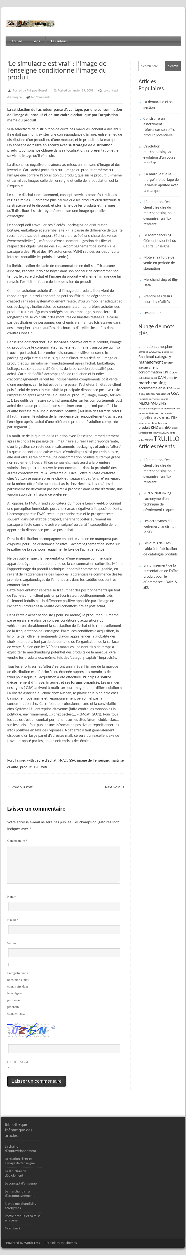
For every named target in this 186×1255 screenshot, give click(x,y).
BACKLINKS (155, 352)
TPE (36, 767)
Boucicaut (146, 357)
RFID (154, 428)
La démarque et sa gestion (158, 105)
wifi (44, 767)
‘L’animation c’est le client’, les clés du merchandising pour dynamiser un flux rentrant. (159, 213)
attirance (143, 352)
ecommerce (148, 388)
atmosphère (164, 347)
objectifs (145, 418)
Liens (36, 41)
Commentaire (17, 840)
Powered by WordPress (23, 1243)
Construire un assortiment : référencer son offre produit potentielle (159, 127)
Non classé (12, 1228)
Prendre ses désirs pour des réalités (157, 299)
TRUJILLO (166, 439)
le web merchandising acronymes (20, 1206)
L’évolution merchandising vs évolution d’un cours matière (159, 155)
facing (176, 388)
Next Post (114, 787)
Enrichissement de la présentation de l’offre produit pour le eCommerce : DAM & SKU (160, 577)
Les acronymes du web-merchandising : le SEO (159, 526)
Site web (12, 943)
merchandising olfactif (151, 408)
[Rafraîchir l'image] (53, 1026)
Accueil (16, 41)
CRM (174, 373)
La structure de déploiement (15, 1174)
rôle (161, 428)
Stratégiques (145, 433)
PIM (174, 418)
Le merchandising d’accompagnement (19, 1194)
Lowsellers (154, 399)
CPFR (167, 372)
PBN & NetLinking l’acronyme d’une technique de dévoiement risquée (159, 501)
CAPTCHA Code (18, 1062)
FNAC (62, 761)
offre (155, 418)
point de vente (146, 423)
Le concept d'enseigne (21, 1183)
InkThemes (69, 1243)
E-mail (12, 920)
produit (25, 767)
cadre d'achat (45, 761)
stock (175, 428)
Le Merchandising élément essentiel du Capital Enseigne (159, 240)
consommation (150, 372)
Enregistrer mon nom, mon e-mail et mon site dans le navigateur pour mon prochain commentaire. (18, 993)
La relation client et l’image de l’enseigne (20, 1161)
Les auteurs (59, 41)
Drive (170, 378)
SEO (167, 428)
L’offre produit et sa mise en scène (22, 1218)
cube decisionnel (148, 378)
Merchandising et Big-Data (160, 282)
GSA (72, 761)
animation (147, 347)
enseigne (165, 388)
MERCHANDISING (152, 404)
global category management (154, 394)
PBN (168, 418)
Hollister (143, 399)
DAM (162, 378)
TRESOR (149, 440)
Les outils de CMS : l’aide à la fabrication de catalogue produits (160, 548)
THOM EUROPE (161, 433)
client (153, 368)
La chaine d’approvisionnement (20, 1149)
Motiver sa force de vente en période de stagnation (159, 263)
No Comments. (41, 97)
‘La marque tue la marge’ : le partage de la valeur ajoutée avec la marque (161, 182)
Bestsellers (167, 352)
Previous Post (19, 787)
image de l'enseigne (93, 761)
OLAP (162, 418)
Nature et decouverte (160, 413)
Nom (11, 896)
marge (164, 399)
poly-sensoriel (162, 423)
